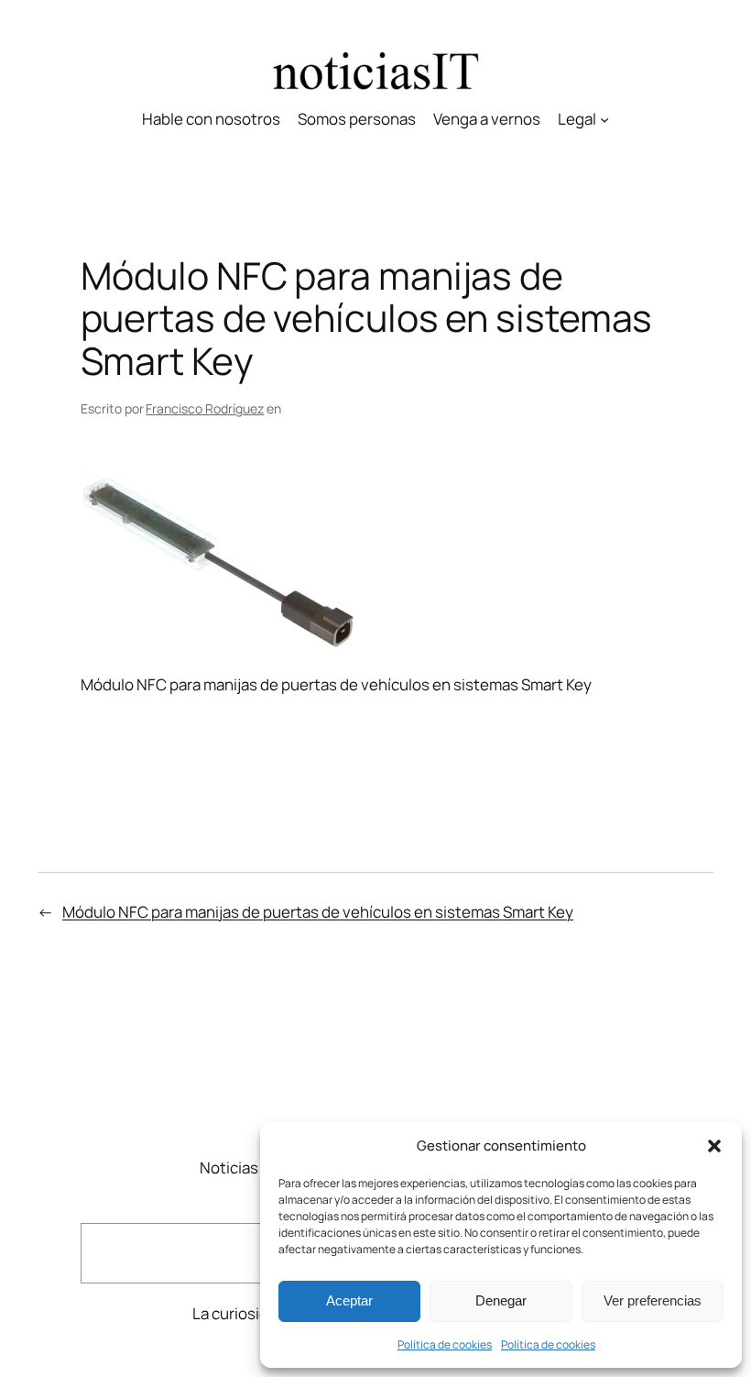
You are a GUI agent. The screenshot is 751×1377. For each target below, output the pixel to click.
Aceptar (349, 1300)
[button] (714, 1146)
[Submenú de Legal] (604, 119)
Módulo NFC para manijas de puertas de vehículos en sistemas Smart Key (317, 911)
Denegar (501, 1300)
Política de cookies (444, 1344)
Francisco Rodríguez (205, 408)
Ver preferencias (653, 1300)
